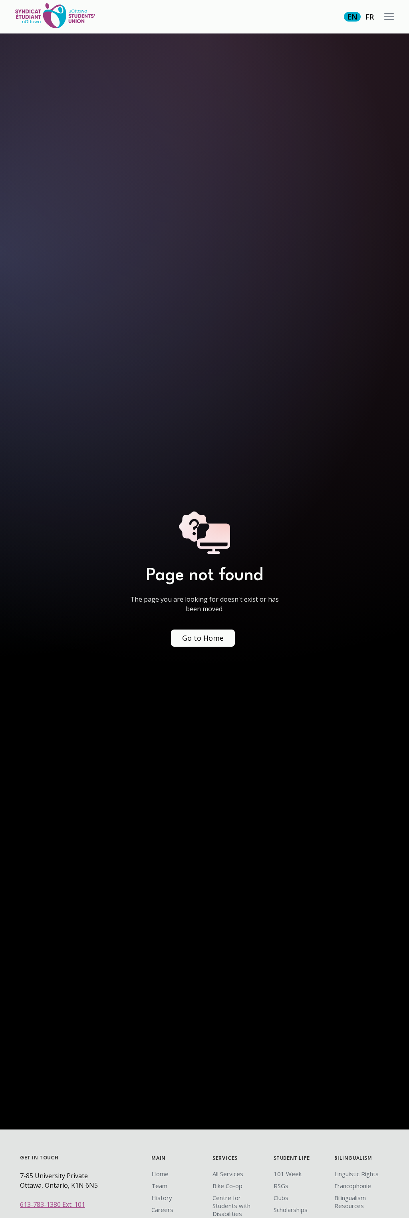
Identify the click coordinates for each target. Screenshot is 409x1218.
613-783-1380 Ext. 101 (52, 1204)
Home (160, 1174)
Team (159, 1186)
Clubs (281, 1198)
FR (369, 17)
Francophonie (352, 1186)
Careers (162, 1210)
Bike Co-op (227, 1186)
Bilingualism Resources (350, 1202)
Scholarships (291, 1210)
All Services (227, 1174)
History (161, 1198)
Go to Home (203, 638)
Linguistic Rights (356, 1174)
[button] (389, 17)
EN (352, 17)
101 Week (288, 1174)
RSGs (281, 1186)
